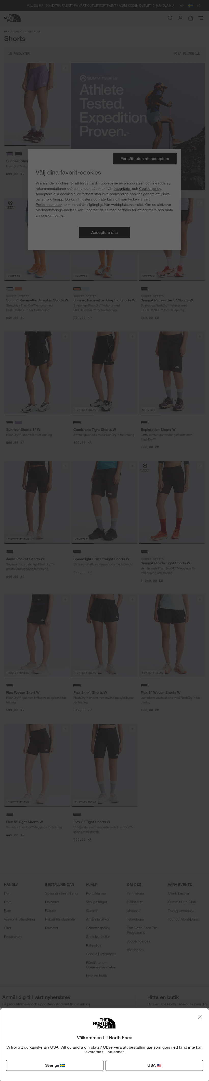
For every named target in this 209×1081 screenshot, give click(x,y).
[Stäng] (200, 1017)
